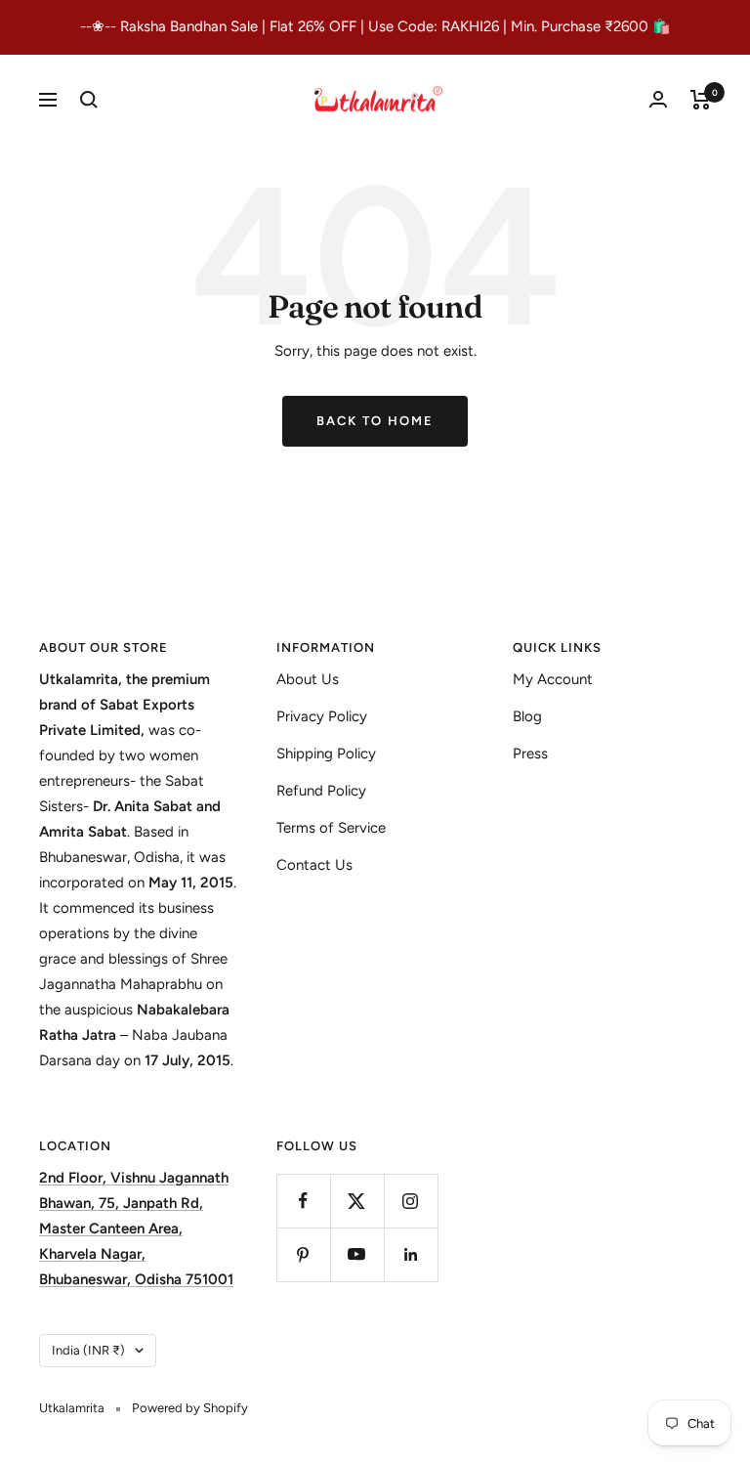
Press (530, 753)
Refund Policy (321, 790)
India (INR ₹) (88, 1350)
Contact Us (314, 865)
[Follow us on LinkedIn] (411, 1254)
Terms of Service (331, 828)
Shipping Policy (326, 753)
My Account (553, 679)
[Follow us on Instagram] (411, 1201)
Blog (527, 716)
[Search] (89, 99)
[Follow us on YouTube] (357, 1254)
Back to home (375, 420)
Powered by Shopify (190, 1407)
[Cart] (700, 99)
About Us (307, 679)
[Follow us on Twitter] (357, 1201)
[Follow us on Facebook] (303, 1201)
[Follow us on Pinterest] (303, 1254)
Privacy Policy (321, 716)
